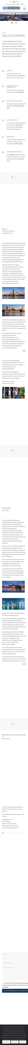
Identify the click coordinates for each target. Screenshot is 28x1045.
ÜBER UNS (21, 92)
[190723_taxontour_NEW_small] (11, 9)
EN (17, 4)
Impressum (22, 1041)
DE (21, 4)
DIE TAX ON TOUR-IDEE (14, 101)
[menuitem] (24, 9)
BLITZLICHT (19, 125)
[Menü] (24, 9)
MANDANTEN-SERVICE (14, 152)
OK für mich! (6, 1041)
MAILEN (22, 75)
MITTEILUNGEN (18, 143)
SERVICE (12, 154)
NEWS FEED (10, 136)
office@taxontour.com (10, 4)
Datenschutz (15, 1041)
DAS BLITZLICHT (12, 120)
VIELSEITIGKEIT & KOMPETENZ (12, 86)
